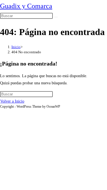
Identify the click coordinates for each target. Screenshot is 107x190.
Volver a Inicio (12, 101)
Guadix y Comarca (26, 6)
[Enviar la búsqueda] (56, 17)
